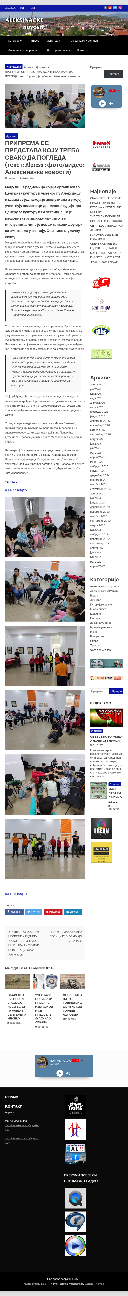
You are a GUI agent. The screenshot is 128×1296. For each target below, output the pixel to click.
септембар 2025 (100, 434)
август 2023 (97, 525)
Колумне (95, 613)
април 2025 (97, 457)
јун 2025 (95, 448)
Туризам (95, 645)
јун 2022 (95, 557)
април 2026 (97, 402)
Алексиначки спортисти (22, 50)
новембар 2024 (100, 479)
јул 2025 (95, 443)
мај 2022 (96, 561)
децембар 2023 (100, 507)
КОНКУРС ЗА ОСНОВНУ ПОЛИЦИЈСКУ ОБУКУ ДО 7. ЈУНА (66, 936)
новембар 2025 (100, 425)
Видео (35, 40)
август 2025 (97, 439)
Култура (95, 618)
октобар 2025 (98, 429)
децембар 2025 (100, 420)
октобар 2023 (98, 516)
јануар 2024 (98, 502)
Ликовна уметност (101, 622)
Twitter (115, 7)
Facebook (105, 7)
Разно (94, 631)
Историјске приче (101, 604)
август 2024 (97, 493)
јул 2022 (95, 552)
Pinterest (54, 911)
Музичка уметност (101, 627)
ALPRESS (11, 481)
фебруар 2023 (99, 534)
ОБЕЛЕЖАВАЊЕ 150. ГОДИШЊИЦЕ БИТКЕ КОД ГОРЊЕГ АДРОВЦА (72, 1004)
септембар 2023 (100, 520)
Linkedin (74, 911)
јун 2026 (95, 393)
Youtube (110, 7)
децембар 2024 (100, 475)
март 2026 (97, 407)
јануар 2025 (98, 470)
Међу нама (53, 40)
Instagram (120, 7)
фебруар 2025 (99, 466)
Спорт (94, 641)
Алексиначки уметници (84, 40)
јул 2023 (95, 529)
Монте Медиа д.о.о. (36, 1283)
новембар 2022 (100, 539)
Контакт (82, 50)
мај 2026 (96, 398)
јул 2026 (95, 389)
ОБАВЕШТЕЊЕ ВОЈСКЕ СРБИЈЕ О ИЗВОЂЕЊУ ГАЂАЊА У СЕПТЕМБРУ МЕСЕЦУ (17, 1006)
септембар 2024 (100, 489)
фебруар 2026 (99, 411)
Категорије (15, 40)
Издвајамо (100, 703)
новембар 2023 (100, 511)
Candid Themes (94, 1283)
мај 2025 (96, 452)
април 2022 (97, 566)
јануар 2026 (98, 416)
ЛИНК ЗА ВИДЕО (16, 490)
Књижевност (98, 609)
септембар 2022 (100, 543)
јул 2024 (95, 498)
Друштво (11, 136)
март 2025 (97, 461)
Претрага (96, 67)
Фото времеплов (57, 50)
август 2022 (97, 548)
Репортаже (97, 636)
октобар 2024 (98, 484)
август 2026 (97, 384)
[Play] (102, 103)
